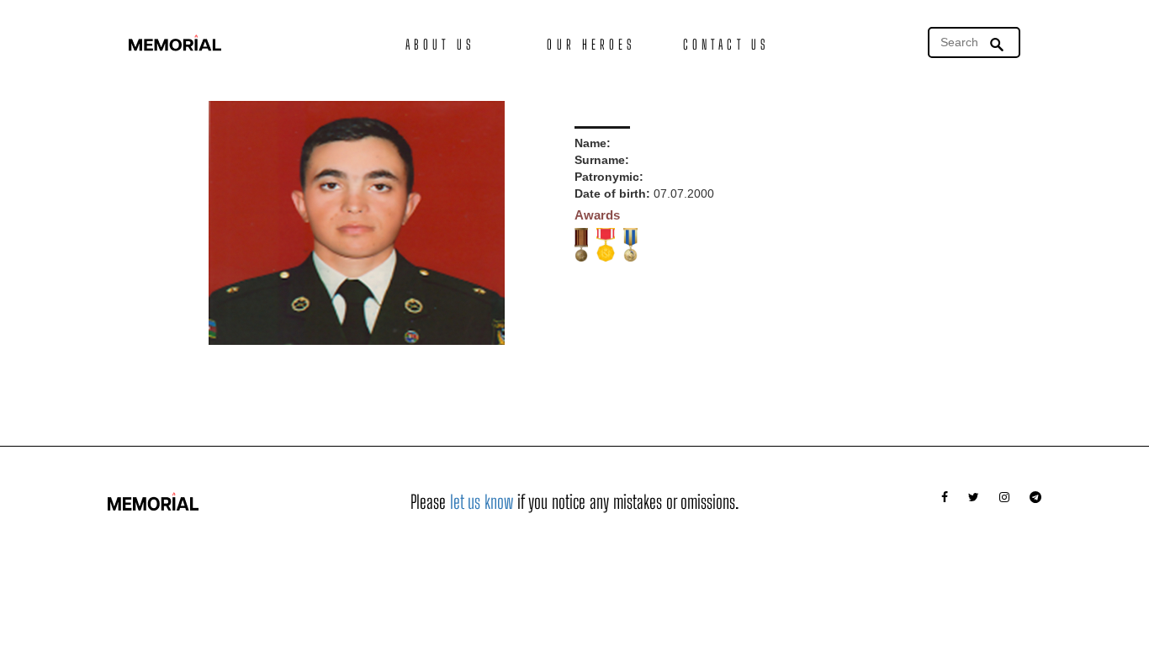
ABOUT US (439, 44)
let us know (481, 501)
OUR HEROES (591, 44)
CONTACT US (726, 44)
